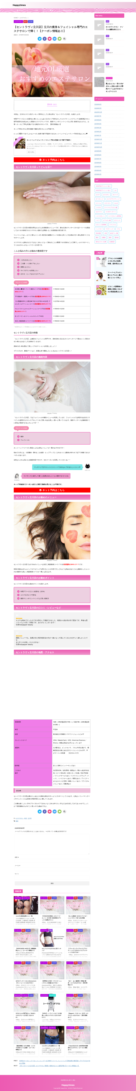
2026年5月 (97, 108)
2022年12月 (98, 112)
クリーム (98, 203)
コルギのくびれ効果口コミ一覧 (51, 1046)
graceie (49, 413)
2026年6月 (97, 104)
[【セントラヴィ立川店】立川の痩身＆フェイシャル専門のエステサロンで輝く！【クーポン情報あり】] (55, 39)
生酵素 (104, 237)
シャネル (98, 207)
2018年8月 (97, 155)
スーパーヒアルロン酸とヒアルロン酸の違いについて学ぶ (115, 275)
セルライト (99, 212)
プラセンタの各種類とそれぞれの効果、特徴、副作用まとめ (115, 261)
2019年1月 (97, 135)
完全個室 (98, 233)
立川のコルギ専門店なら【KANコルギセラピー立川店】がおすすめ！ (25, 1015)
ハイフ (98, 220)
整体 (97, 237)
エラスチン (106, 194)
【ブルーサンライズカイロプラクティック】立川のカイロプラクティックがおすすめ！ (77, 950)
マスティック (109, 229)
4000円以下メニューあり (103, 190)
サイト (17, 874)
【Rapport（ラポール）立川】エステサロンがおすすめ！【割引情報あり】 (78, 1015)
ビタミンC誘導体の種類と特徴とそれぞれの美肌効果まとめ (115, 289)
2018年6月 (97, 162)
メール (17, 865)
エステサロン (19, 818)
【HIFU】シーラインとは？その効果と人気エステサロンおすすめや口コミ (52, 1015)
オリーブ (115, 194)
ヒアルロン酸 (107, 220)
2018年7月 (97, 159)
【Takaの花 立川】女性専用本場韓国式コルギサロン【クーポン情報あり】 (78, 1047)
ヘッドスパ (99, 229)
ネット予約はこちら (54, 159)
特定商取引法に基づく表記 (68, 1080)
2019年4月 (97, 124)
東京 (25, 818)
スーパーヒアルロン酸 (110, 207)
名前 (17, 857)
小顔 (105, 233)
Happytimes (19, 5)
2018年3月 (97, 174)
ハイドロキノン (100, 216)
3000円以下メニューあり (103, 186)
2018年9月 (97, 151)
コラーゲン (107, 203)
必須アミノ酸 (114, 233)
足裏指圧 (112, 242)
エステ (98, 194)
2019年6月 (97, 120)
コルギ (116, 203)
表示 (54, 104)
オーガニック (100, 199)
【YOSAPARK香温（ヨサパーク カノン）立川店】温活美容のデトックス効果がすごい (52, 918)
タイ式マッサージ (111, 212)
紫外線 (117, 237)
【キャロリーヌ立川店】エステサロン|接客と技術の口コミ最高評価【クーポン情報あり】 (49, 1066)
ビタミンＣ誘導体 (101, 224)
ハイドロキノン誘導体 (114, 216)
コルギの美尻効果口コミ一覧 (24, 916)
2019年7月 (97, 116)
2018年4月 (97, 170)
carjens (49, 223)
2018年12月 (98, 139)
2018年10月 (98, 147)
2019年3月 (97, 127)
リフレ (118, 229)
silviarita (49, 560)
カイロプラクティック (113, 199)
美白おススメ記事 (101, 242)
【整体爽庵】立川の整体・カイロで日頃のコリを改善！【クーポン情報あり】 (25, 1047)
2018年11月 (98, 143)
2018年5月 (97, 166)
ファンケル (112, 224)
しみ (115, 190)
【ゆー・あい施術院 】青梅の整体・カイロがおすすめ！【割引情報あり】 (77, 983)
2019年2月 (97, 131)
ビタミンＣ (117, 220)
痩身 (17, 821)
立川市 (30, 818)
